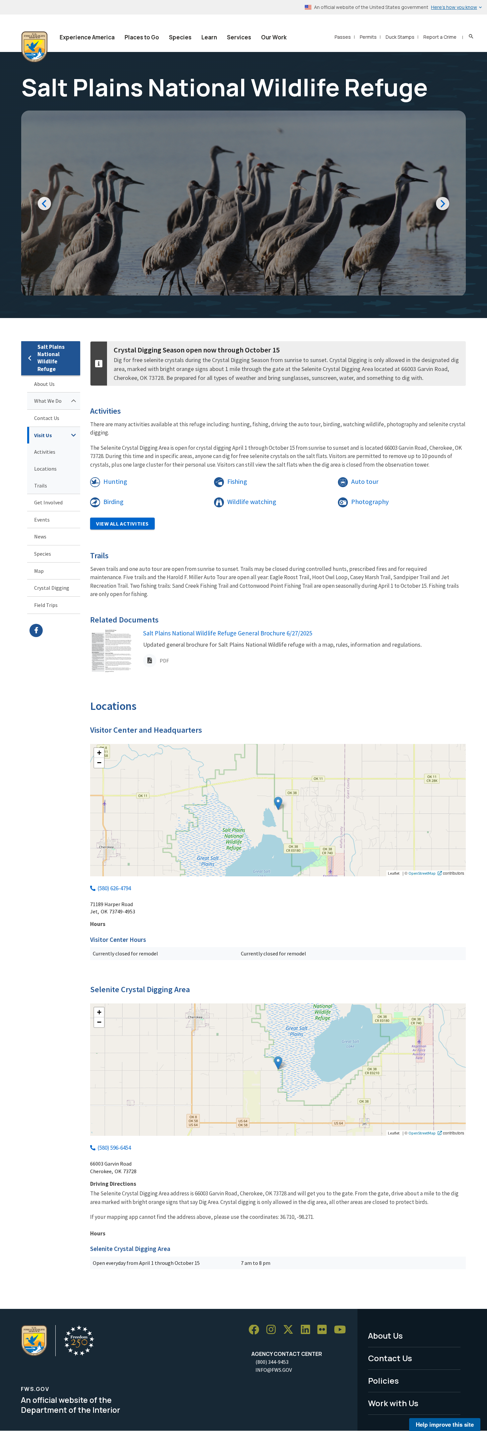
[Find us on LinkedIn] (308, 1330)
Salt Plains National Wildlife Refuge (51, 358)
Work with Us (393, 1403)
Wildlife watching (251, 501)
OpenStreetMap (422, 873)
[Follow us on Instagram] (273, 1330)
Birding (113, 501)
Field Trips (46, 605)
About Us (44, 384)
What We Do (48, 400)
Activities (44, 451)
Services (239, 37)
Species (180, 37)
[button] (278, 803)
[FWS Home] (34, 47)
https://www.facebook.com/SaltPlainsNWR (54, 630)
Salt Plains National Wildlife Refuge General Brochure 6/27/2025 (227, 633)
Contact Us (46, 418)
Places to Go (142, 37)
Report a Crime (440, 37)
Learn (209, 37)
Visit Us (43, 435)
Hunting (115, 481)
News (40, 536)
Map (39, 571)
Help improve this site (445, 1424)
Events (42, 519)
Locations (45, 468)
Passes (343, 37)
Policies (383, 1380)
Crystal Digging (51, 587)
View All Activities (122, 523)
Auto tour (364, 481)
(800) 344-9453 (272, 1362)
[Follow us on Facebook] (256, 1330)
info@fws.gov (273, 1369)
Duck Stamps (400, 37)
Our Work (274, 37)
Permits (368, 37)
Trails (40, 485)
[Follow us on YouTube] (342, 1330)
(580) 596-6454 (114, 1147)
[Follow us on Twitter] (290, 1330)
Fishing (237, 481)
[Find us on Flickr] (324, 1330)
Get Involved (48, 502)
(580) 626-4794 (114, 888)
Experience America (87, 37)
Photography (370, 501)
